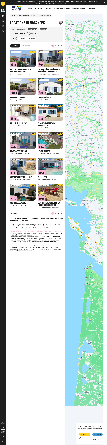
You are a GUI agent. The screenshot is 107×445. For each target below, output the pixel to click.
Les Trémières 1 (44, 151)
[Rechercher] (3, 4)
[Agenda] (3, 10)
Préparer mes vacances (61, 8)
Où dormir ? (34, 15)
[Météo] (3, 21)
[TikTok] (3, 441)
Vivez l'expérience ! (79, 8)
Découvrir (38, 8)
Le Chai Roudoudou (17, 97)
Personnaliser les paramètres (90, 439)
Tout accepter (84, 434)
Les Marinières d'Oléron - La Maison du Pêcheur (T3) (49, 204)
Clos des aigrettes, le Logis (21, 177)
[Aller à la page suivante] (61, 46)
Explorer (48, 8)
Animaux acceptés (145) (28, 38)
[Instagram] (3, 427)
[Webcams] (3, 16)
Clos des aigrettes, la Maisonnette (46, 124)
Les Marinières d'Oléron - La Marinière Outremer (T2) (49, 70)
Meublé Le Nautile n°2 (19, 123)
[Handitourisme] (3, 31)
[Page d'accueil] (16, 8)
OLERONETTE (42, 177)
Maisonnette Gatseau (18, 151)
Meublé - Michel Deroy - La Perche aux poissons (20, 70)
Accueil (30, 8)
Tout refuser (97, 434)
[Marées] (3, 26)
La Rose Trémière (44, 97)
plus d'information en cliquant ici (66, 3)
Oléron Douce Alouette (19, 203)
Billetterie (91, 8)
